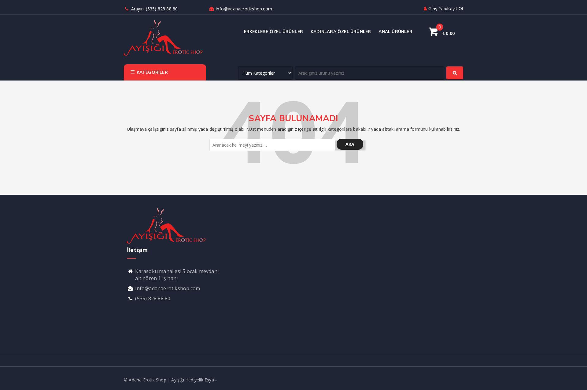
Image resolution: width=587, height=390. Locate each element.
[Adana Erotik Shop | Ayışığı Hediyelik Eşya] (163, 55)
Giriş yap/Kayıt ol (445, 9)
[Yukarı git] (576, 379)
